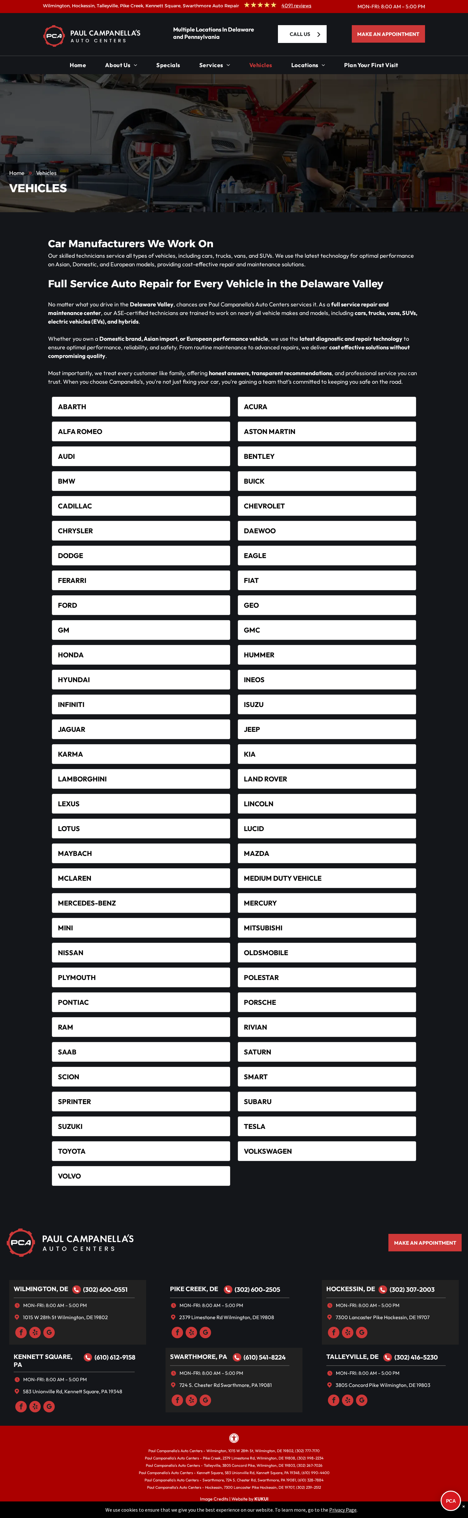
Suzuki (70, 1126)
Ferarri (72, 580)
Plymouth (77, 977)
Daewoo (260, 530)
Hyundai (74, 679)
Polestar (261, 977)
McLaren (74, 878)
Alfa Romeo (80, 431)
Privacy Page (343, 1510)
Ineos (254, 679)
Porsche (260, 1002)
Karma (70, 754)
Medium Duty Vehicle (283, 878)
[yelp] (35, 1333)
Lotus (69, 828)
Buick (254, 481)
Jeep (252, 729)
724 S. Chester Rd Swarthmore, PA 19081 (225, 1385)
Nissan (70, 952)
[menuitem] (78, 66)
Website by (242, 1499)
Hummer (259, 654)
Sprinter (74, 1101)
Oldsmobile (266, 952)
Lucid (254, 828)
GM (63, 630)
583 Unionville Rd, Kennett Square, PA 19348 (72, 1391)
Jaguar (71, 729)
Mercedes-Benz (87, 903)
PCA (451, 1501)
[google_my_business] (49, 1333)
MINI (65, 927)
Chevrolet (264, 505)
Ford (67, 605)
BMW (66, 481)
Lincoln (258, 803)
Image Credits (214, 1499)
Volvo (69, 1176)
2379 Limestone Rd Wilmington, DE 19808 (226, 1317)
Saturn (257, 1051)
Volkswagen (268, 1151)
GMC (252, 630)
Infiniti (71, 704)
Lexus (69, 803)
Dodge (70, 555)
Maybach (75, 853)
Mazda (256, 853)
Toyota (72, 1151)
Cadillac (75, 505)
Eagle (255, 555)
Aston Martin (269, 431)
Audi (66, 456)
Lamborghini (82, 778)
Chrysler (75, 530)
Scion (68, 1076)
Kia (250, 754)
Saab (67, 1051)
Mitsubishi (263, 927)
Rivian (255, 1027)
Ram (65, 1027)
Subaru (258, 1101)
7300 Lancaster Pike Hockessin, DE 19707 (382, 1317)
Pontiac (73, 1002)
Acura (255, 406)
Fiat (251, 580)
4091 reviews (296, 5)
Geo (251, 605)
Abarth (72, 406)
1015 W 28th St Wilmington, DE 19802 (65, 1317)
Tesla (255, 1126)
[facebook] (21, 1333)
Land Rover (265, 778)
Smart (256, 1076)
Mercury (260, 903)
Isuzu (254, 704)
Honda (71, 654)
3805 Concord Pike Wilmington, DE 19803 (383, 1385)
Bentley (259, 456)
